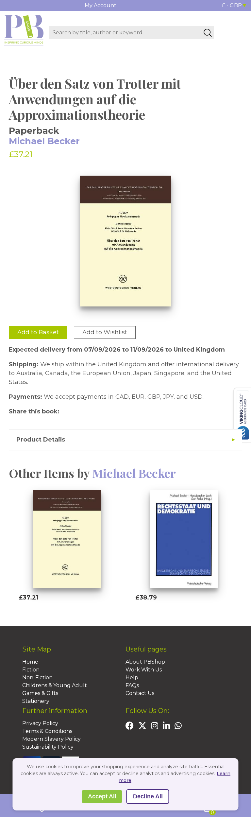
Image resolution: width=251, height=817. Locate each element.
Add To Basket (48, 610)
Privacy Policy (40, 723)
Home (30, 662)
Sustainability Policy (48, 747)
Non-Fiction (37, 677)
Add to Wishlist (104, 332)
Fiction (31, 670)
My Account (100, 5)
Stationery (35, 701)
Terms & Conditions (47, 731)
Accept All (102, 796)
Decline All (148, 796)
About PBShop (145, 662)
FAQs (132, 685)
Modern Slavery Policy (51, 739)
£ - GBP (232, 5)
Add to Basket (38, 332)
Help (132, 677)
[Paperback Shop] (23, 29)
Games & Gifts (40, 693)
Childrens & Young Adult (54, 685)
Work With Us (144, 670)
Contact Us (140, 693)
